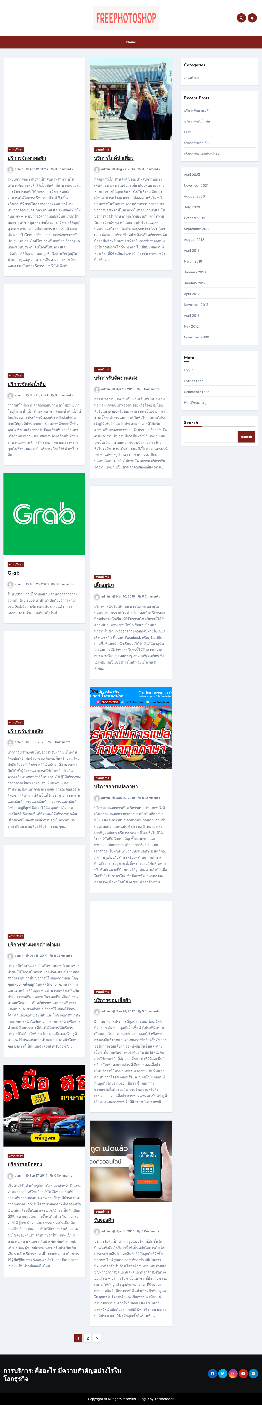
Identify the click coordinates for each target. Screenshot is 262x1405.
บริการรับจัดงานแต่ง (115, 378)
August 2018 (194, 240)
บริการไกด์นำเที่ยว (113, 158)
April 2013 (192, 316)
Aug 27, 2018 (125, 169)
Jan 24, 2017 (125, 1011)
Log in (189, 370)
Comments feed (197, 392)
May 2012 (191, 326)
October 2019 (194, 218)
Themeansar (163, 1399)
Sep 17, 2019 (38, 1175)
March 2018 (193, 261)
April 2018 (192, 251)
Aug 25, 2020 (39, 584)
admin (19, 169)
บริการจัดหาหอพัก (27, 158)
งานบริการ (16, 149)
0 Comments (64, 169)
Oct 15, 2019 (38, 956)
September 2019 (197, 229)
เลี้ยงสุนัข (104, 585)
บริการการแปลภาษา (116, 787)
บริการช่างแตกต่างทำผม (34, 945)
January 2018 (195, 272)
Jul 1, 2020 (37, 742)
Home (131, 42)
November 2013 (196, 305)
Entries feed (193, 381)
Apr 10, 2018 (125, 389)
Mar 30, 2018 (125, 596)
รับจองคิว (104, 1220)
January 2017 (195, 283)
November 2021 (196, 186)
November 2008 (196, 337)
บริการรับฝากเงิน (25, 731)
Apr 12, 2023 (38, 169)
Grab (13, 573)
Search (191, 423)
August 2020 (194, 196)
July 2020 (192, 207)
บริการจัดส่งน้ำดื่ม (27, 384)
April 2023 (192, 175)
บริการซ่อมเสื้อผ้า (112, 1000)
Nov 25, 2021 (38, 395)
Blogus (143, 1399)
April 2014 (192, 294)
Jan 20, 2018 (125, 798)
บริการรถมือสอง (25, 1164)
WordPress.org (195, 403)
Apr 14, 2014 (125, 1231)
